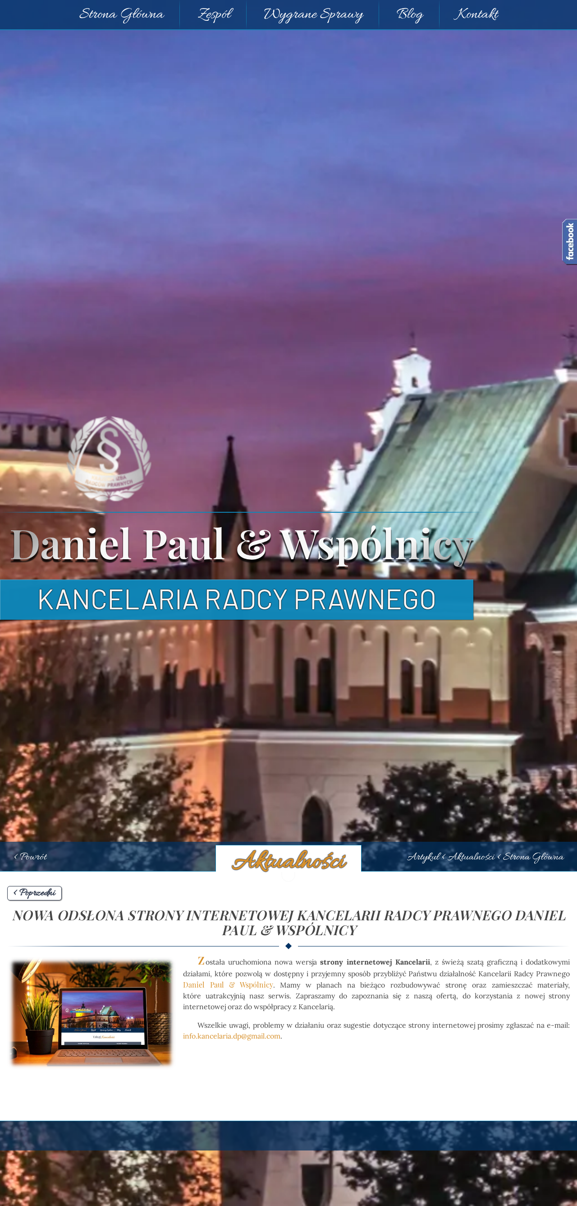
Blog (410, 15)
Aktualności (288, 862)
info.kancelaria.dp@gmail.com (231, 1035)
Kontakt (477, 15)
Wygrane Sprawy (313, 15)
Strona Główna (121, 15)
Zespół (214, 15)
